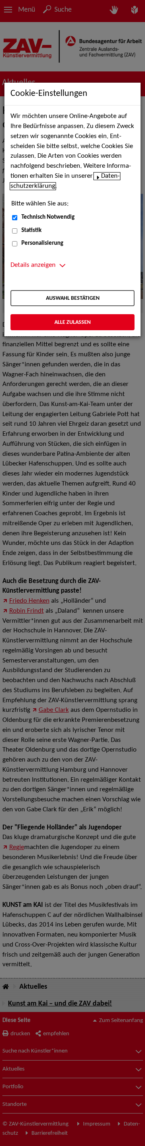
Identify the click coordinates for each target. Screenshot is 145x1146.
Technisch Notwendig (48, 217)
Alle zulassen (72, 322)
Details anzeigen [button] (33, 265)
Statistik (31, 231)
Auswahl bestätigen (72, 298)
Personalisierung (42, 243)
